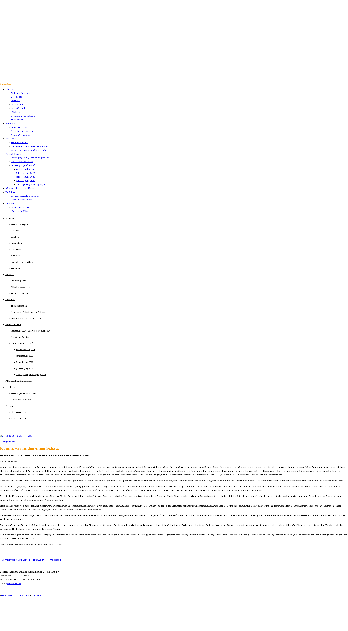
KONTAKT (36, 596)
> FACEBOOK (54, 560)
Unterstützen (5, 84)
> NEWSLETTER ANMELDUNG (15, 560)
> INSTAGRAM (39, 560)
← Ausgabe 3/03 (7, 441)
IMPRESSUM (7, 596)
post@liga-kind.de (13, 584)
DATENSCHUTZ (22, 596)
